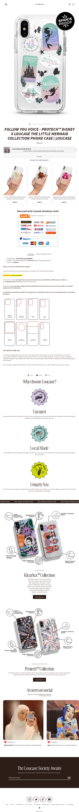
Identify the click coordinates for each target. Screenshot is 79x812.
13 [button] (49, 124)
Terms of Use (37, 804)
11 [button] (46, 124)
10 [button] (44, 124)
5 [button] (36, 124)
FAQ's (7, 804)
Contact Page (70, 804)
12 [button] (48, 124)
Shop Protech (39, 680)
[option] (39, 64)
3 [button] (33, 124)
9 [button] (43, 124)
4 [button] (34, 124)
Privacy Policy (28, 804)
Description (31, 254)
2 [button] (31, 124)
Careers (12, 804)
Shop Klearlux (39, 597)
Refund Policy (45, 804)
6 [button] (38, 124)
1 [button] (29, 124)
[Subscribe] (68, 778)
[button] (3, 150)
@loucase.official (45, 694)
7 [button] (39, 124)
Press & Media (19, 804)
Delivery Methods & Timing (43, 254)
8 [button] (41, 124)
